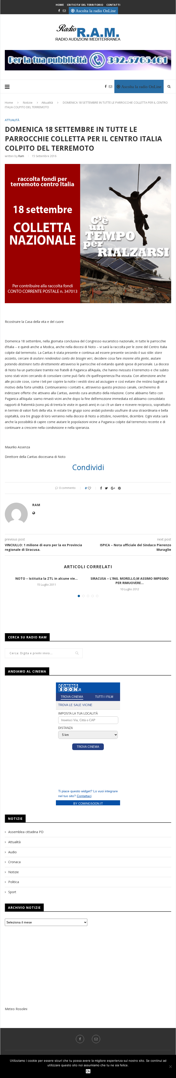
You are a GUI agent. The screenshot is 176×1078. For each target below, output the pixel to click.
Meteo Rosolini (16, 1009)
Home (60, 4)
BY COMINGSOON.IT (88, 803)
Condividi (88, 467)
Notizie (28, 102)
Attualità (47, 102)
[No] (170, 1066)
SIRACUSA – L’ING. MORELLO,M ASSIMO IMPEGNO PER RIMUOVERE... (130, 580)
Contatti (113, 4)
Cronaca (14, 862)
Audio (12, 852)
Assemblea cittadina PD (26, 832)
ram (21, 156)
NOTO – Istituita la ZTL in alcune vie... (46, 578)
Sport (12, 892)
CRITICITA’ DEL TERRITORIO (85, 4)
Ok (88, 1071)
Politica (13, 882)
